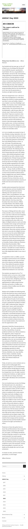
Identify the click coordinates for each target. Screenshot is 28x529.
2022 (4, 498)
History (4, 476)
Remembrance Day (7, 514)
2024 (4, 505)
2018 (4, 485)
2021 (4, 495)
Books (3, 517)
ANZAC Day (5, 479)
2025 (4, 508)
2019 (4, 489)
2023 (4, 501)
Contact (4, 521)
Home (3, 472)
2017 (4, 482)
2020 (4, 492)
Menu (23, 4)
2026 (4, 511)
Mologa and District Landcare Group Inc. (10, 525)
